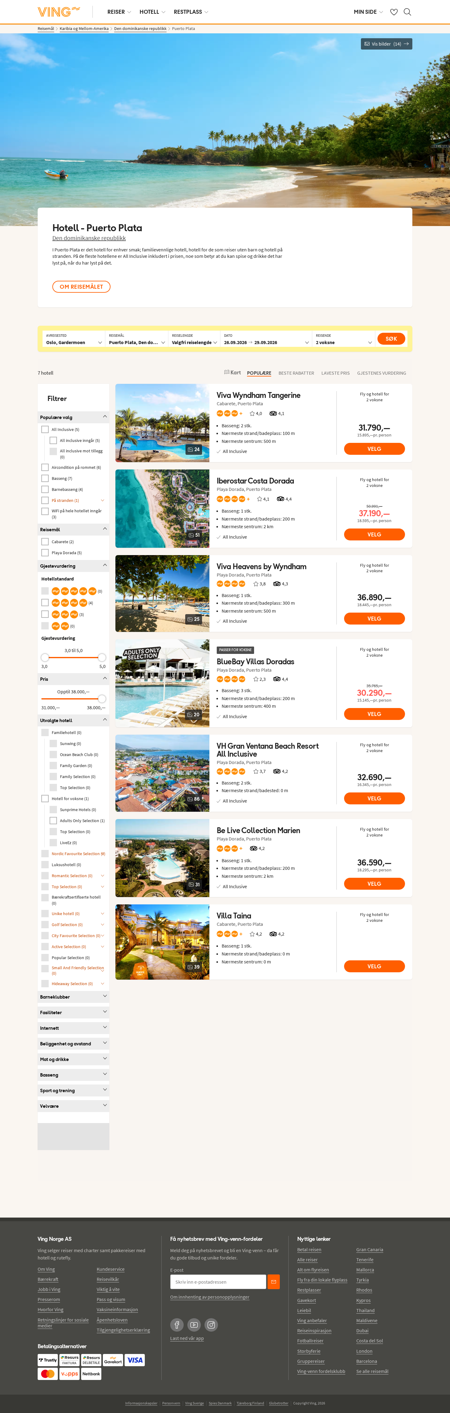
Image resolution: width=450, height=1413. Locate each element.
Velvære (49, 1106)
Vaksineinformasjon (117, 1309)
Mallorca (365, 1270)
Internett (49, 1028)
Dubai (362, 1330)
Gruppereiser (311, 1361)
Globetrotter (278, 1403)
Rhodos (364, 1290)
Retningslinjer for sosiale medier (63, 1323)
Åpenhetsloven (112, 1320)
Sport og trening (57, 1090)
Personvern (171, 1403)
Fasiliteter (51, 1012)
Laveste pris (335, 373)
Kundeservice (111, 1269)
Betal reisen (309, 1249)
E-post (176, 1270)
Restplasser (309, 1290)
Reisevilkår (108, 1279)
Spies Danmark (220, 1403)
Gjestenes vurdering (381, 373)
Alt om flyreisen (313, 1270)
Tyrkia (362, 1280)
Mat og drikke (54, 1059)
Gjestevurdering (57, 566)
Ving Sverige (194, 1403)
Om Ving (46, 1269)
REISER (116, 11)
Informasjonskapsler (141, 1403)
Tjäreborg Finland (250, 1403)
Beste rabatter (296, 373)
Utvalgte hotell (56, 720)
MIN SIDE (365, 11)
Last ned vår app (187, 1338)
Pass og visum (111, 1299)
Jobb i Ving (49, 1289)
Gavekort (306, 1300)
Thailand (365, 1310)
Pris (44, 679)
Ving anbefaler (312, 1320)
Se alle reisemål (372, 1371)
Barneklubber (55, 997)
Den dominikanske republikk (89, 238)
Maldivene (366, 1320)
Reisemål (50, 529)
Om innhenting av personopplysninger (209, 1297)
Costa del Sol (369, 1340)
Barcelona (366, 1361)
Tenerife (364, 1259)
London (364, 1351)
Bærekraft (48, 1279)
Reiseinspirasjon (314, 1330)
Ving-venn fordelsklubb (321, 1371)
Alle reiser (307, 1259)
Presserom (49, 1299)
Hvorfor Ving (50, 1309)
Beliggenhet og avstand (65, 1044)
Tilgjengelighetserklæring (123, 1330)
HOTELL (149, 11)
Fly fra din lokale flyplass (322, 1280)
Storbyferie (309, 1351)
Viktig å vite (108, 1289)
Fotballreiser (310, 1340)
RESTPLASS (188, 11)
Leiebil (304, 1310)
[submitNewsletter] (274, 1281)
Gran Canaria (369, 1249)
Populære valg (56, 417)
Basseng (49, 1075)
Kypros (363, 1300)
